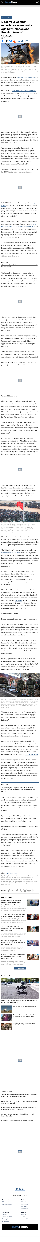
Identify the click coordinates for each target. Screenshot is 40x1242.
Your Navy (6, 18)
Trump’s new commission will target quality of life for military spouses (13, 915)
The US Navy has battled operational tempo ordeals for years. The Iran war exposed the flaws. (19, 1095)
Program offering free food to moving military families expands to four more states (13, 943)
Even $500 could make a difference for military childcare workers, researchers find (13, 957)
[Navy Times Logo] (11, 2)
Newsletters (24, 1204)
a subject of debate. (31, 754)
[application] (20, 988)
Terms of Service (7, 1204)
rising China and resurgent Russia (24, 90)
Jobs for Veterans (26, 1219)
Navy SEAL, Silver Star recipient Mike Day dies (17, 1120)
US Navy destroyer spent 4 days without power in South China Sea (17, 1115)
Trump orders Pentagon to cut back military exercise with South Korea (24, 1024)
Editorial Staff (5, 1221)
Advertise (4, 1214)
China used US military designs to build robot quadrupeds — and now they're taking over (19, 1001)
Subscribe (24, 1202)
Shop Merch (24, 1208)
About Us (23, 1214)
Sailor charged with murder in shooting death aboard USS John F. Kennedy (19, 1102)
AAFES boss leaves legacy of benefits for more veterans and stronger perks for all (11, 902)
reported (18, 600)
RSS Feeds (24, 1206)
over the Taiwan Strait (25, 227)
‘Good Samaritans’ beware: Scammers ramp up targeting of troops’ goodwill (12, 928)
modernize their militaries (25, 77)
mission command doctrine (11, 553)
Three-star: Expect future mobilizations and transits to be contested (19, 266)
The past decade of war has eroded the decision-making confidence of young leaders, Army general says (18, 789)
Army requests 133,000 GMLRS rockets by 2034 (25, 1006)
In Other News (6, 897)
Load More (20, 968)
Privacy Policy (6, 1202)
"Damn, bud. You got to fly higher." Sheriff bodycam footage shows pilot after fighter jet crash (26, 1015)
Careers (23, 1217)
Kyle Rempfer (7, 36)
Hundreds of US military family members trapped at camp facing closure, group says (18, 1108)
